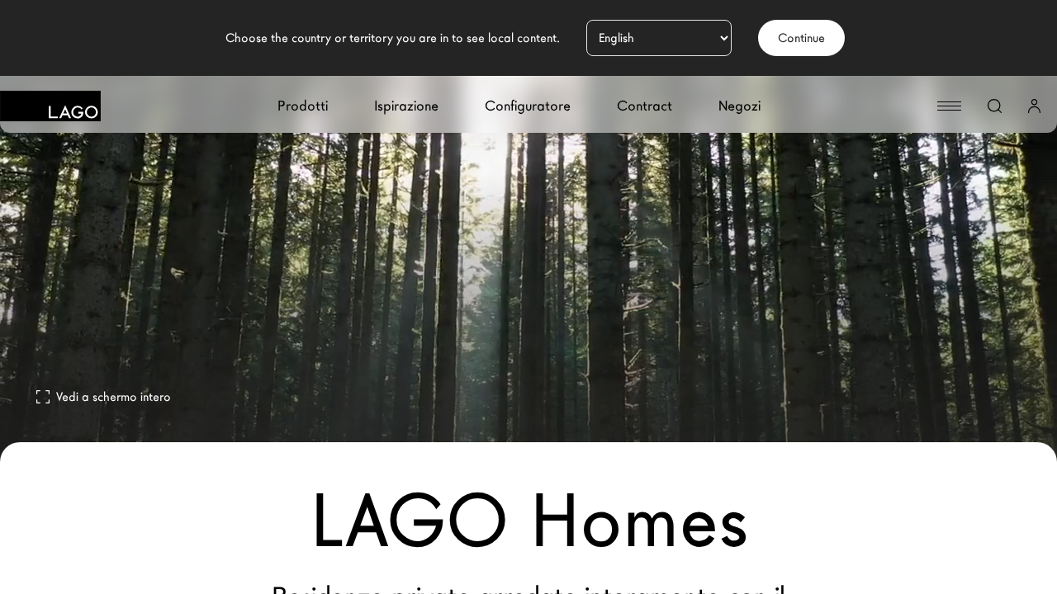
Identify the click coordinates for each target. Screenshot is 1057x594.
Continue (801, 38)
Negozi (739, 106)
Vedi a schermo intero (113, 397)
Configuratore (528, 106)
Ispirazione (406, 106)
